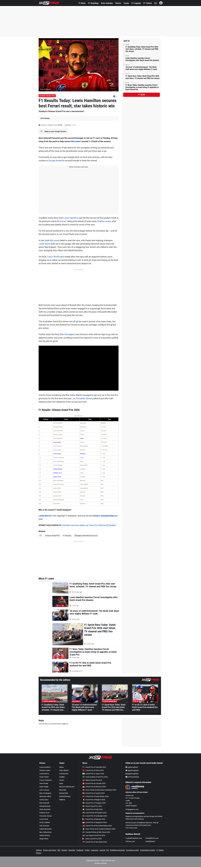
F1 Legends (136, 3)
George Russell (55, 160)
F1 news (141, 95)
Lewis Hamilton (71, 218)
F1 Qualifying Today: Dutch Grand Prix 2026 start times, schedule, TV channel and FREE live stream (142, 49)
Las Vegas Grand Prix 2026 (95, 835)
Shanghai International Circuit (86, 536)
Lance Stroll (52, 256)
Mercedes (76, 141)
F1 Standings (93, 3)
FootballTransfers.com (134, 838)
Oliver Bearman (44, 809)
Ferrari (63, 221)
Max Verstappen (67, 334)
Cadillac (62, 777)
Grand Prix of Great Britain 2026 (97, 796)
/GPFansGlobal (133, 777)
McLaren (54, 240)
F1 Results (67, 536)
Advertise (71, 850)
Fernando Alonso (84, 398)
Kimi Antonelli (44, 803)
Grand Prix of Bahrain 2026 (95, 819)
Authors (39, 850)
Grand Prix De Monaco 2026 (95, 787)
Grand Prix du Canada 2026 (95, 783)
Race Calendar (107, 3)
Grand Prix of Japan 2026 (94, 774)
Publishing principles (117, 850)
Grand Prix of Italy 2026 (94, 809)
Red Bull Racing (64, 796)
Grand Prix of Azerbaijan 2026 (96, 816)
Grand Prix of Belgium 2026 (95, 800)
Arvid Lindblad (44, 822)
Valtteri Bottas (57, 469)
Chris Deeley (45, 118)
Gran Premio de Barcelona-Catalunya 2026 (100, 790)
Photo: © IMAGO (45, 89)
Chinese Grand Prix (47, 96)
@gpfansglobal (133, 770)
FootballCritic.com (152, 838)
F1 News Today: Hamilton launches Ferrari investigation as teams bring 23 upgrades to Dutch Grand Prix (142, 87)
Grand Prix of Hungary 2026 (95, 803)
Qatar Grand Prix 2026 (93, 839)
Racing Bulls (63, 793)
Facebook (79, 850)
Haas (82, 438)
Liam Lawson (44, 790)
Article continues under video (78, 167)
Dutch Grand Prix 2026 (93, 806)
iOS (107, 850)
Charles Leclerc (104, 221)
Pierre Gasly (57, 442)
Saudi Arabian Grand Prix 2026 (96, 777)
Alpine (61, 767)
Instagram (94, 850)
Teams (126, 3)
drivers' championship (103, 515)
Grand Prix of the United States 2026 (98, 826)
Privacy (38, 853)
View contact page (131, 828)
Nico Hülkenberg (45, 832)
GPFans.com (130, 841)
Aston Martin (64, 770)
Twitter (87, 850)
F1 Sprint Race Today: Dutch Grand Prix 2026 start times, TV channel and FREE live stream (142, 77)
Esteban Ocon (57, 473)
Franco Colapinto (45, 780)
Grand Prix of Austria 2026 (95, 793)
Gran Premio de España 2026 (96, 813)
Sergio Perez (57, 477)
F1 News (82, 3)
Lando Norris (44, 244)
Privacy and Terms (49, 850)
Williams (83, 454)
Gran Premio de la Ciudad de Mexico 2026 (100, 829)
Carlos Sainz (57, 454)
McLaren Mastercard (66, 787)
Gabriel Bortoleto (45, 829)
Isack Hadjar (44, 787)
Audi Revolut (63, 774)
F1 (41, 536)
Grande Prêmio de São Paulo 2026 (97, 832)
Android (102, 850)
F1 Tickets (147, 3)
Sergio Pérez (43, 839)
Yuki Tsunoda (44, 826)
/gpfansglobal (132, 767)
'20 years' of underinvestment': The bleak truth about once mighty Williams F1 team (141, 68)
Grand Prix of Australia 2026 (95, 767)
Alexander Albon (45, 796)
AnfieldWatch (150, 841)
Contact (64, 850)
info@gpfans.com (132, 809)
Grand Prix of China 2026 (94, 770)
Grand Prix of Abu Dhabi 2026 (96, 842)
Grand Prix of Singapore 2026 (96, 822)
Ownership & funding (147, 850)
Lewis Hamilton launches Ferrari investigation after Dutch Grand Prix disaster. (142, 59)
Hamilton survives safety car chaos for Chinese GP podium (89, 525)
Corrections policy (132, 850)
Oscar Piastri (44, 777)
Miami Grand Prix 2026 (93, 780)
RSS (58, 850)
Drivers (118, 3)
